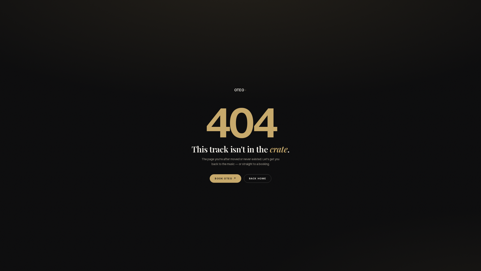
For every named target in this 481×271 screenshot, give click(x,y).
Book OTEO (225, 178)
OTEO (239, 90)
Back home (257, 178)
